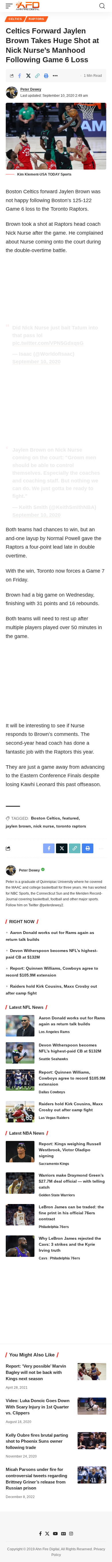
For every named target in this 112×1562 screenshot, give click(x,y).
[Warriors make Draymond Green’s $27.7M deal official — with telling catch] (20, 1183)
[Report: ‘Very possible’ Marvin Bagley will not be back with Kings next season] (92, 1371)
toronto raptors (71, 826)
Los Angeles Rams (54, 1032)
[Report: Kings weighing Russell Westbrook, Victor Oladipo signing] (20, 1151)
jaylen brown (18, 826)
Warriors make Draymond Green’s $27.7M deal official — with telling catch (72, 1181)
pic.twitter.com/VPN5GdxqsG (48, 343)
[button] (11, 6)
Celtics (15, 19)
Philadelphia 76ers (54, 1227)
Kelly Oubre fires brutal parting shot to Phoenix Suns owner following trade (37, 1441)
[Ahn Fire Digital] (28, 6)
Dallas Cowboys (52, 1092)
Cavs (43, 1258)
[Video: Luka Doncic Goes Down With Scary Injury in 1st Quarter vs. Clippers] (92, 1406)
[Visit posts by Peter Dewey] (12, 92)
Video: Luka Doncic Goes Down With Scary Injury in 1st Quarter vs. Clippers (37, 1407)
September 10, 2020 (36, 362)
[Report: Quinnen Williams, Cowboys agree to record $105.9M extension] (20, 1080)
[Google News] (63, 1533)
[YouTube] (55, 1533)
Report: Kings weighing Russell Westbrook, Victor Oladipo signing (70, 1150)
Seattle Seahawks (53, 1059)
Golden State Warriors (57, 1195)
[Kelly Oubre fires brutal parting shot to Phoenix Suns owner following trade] (92, 1440)
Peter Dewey (30, 89)
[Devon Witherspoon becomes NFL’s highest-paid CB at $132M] (20, 1053)
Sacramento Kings (54, 1164)
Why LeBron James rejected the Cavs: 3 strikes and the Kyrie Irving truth (70, 1244)
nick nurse (43, 826)
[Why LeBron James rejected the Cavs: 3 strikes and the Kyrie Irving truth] (20, 1246)
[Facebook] (40, 1533)
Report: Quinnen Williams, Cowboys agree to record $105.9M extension (72, 1078)
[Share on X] (28, 75)
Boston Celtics (45, 818)
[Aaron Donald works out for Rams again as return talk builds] (20, 1025)
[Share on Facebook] (20, 75)
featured (70, 818)
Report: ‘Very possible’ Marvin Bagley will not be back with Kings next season (36, 1372)
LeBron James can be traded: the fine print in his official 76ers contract (71, 1213)
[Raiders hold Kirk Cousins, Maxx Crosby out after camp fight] (20, 1111)
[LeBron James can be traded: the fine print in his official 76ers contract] (20, 1214)
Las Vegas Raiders (54, 1118)
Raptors (36, 19)
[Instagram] (71, 1533)
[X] (47, 1533)
